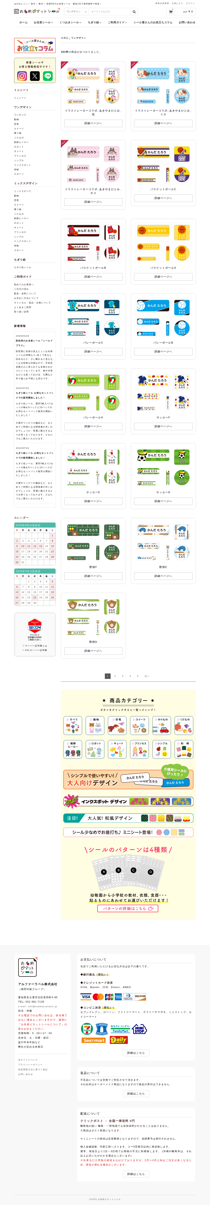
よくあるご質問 (22, 307)
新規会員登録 (162, 3)
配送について (90, 1113)
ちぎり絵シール (22, 267)
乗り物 (17, 133)
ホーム (23, 22)
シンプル (19, 160)
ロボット (19, 147)
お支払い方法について (26, 298)
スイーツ (19, 128)
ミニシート (20, 98)
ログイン (190, 3)
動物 (16, 119)
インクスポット (22, 165)
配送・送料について (25, 293)
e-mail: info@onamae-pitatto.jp (37, 1006)
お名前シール (42, 22)
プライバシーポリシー (30, 1064)
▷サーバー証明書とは (35, 646)
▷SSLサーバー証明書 (34, 650)
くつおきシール (69, 22)
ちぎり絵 (93, 22)
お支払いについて (93, 959)
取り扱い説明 (21, 311)
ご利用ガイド (116, 22)
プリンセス (20, 156)
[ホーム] (28, 967)
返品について (90, 1072)
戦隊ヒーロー (21, 142)
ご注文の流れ (21, 289)
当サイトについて (28, 1060)
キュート (19, 151)
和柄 (16, 169)
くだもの (19, 137)
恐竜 (16, 124)
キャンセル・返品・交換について (32, 302)
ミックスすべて (22, 191)
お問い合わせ (187, 22)
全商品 (64, 38)
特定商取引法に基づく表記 (33, 1069)
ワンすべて (20, 115)
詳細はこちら (136, 1052)
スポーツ (19, 174)
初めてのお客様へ (24, 284)
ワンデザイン (78, 38)
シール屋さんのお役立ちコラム (153, 22)
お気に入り (177, 3)
